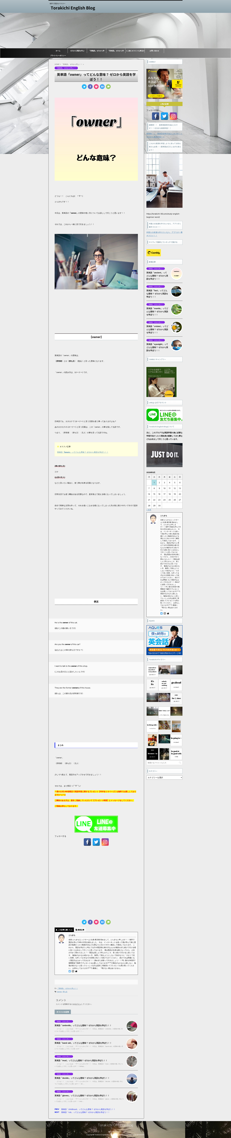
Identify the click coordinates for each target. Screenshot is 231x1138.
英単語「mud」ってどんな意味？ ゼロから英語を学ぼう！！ (81, 1060)
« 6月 (148, 510)
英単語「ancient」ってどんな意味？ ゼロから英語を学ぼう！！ (157, 275)
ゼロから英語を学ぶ (77, 51)
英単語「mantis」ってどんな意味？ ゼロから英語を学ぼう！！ (157, 311)
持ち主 (65, 992)
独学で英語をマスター (115, 1132)
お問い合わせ (154, 51)
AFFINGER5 (140, 1135)
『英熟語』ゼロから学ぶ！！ (96, 51)
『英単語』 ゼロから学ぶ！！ (116, 51)
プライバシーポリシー (58, 55)
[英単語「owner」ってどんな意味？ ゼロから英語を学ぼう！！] (102, 86)
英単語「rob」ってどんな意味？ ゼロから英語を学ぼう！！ (85, 1112)
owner (59, 992)
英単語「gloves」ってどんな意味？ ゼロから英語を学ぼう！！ (82, 1095)
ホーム (58, 51)
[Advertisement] (115, 30)
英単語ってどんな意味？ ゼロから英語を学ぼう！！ (82, 452)
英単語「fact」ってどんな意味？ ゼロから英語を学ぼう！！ (157, 293)
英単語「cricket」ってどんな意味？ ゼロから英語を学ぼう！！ (157, 329)
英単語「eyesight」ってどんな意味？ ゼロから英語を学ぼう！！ (157, 347)
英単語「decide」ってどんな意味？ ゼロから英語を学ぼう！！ (82, 1078)
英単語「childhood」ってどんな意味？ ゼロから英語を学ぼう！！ (88, 1109)
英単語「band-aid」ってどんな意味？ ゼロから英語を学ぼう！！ (83, 1043)
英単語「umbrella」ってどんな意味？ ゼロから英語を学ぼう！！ (83, 1025)
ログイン (77, 1004)
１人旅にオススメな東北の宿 (135, 51)
